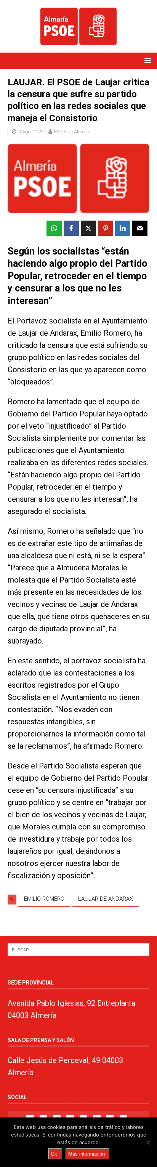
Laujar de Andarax (105, 898)
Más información (86, 1154)
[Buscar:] (78, 949)
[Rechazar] (147, 1142)
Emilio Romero (44, 898)
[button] (146, 60)
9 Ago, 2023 (30, 131)
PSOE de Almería (72, 131)
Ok (54, 1154)
